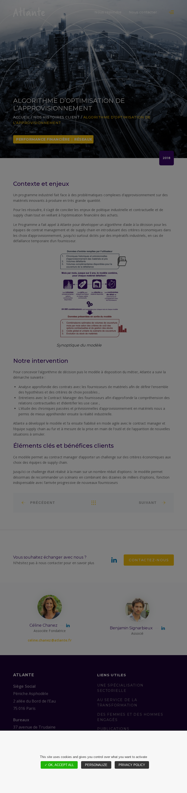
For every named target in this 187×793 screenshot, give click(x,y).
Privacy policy (132, 765)
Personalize (96, 765)
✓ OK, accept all (59, 765)
